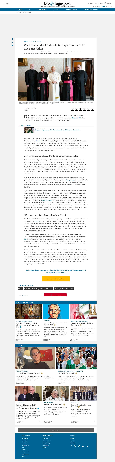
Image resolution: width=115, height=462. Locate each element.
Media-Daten (45, 438)
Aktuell (29, 12)
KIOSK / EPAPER (96, 6)
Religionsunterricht (71, 9)
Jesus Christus (49, 288)
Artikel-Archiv (25, 443)
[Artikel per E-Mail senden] (93, 109)
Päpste (71, 288)
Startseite (19, 12)
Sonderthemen (46, 445)
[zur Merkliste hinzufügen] (72, 109)
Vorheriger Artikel (23, 295)
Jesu (25, 239)
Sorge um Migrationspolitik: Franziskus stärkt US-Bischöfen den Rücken (57, 130)
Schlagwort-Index (25, 445)
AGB (23, 447)
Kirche (24, 12)
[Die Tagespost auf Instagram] (78, 446)
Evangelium (34, 288)
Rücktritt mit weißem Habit (53, 405)
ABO (103, 6)
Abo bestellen (25, 438)
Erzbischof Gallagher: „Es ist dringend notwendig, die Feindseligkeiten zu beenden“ (26, 407)
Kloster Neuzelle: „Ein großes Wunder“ (81, 406)
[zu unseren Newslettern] (82, 446)
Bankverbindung (46, 443)
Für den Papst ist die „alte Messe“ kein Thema (82, 324)
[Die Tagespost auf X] (74, 446)
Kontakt (72, 438)
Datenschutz (73, 443)
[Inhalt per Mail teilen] (12, 46)
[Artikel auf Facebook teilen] (85, 109)
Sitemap (23, 449)
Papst (74, 118)
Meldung (20, 288)
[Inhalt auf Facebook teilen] (12, 39)
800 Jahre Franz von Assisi (91, 9)
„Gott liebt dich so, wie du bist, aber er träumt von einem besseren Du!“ (28, 325)
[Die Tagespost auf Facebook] (71, 446)
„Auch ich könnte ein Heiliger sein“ (28, 373)
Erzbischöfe (27, 288)
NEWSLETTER (109, 6)
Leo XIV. (78, 118)
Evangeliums (70, 180)
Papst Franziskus (46, 200)
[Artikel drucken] (80, 109)
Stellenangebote (25, 454)
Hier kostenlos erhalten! (55, 279)
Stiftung (44, 447)
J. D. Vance (41, 288)
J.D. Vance (56, 9)
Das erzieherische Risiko (66, 373)
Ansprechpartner (46, 440)
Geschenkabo (25, 440)
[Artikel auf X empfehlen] (88, 109)
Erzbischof (39, 141)
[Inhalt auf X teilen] (12, 42)
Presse (23, 456)
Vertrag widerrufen (26, 451)
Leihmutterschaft (42, 9)
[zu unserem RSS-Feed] (86, 446)
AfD (29, 9)
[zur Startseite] (57, 3)
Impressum (72, 440)
